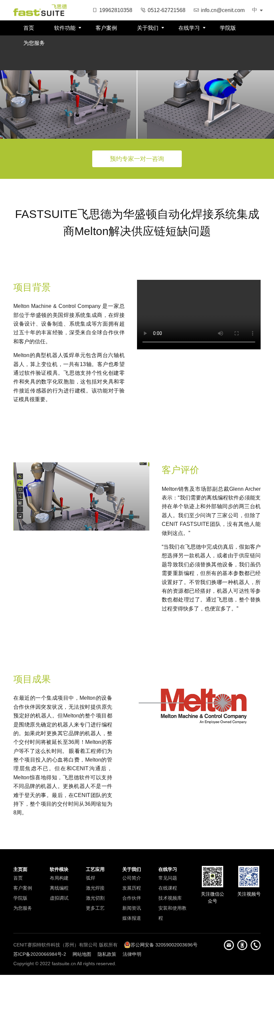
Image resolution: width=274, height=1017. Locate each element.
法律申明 (132, 954)
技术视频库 (170, 898)
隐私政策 (107, 954)
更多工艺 (95, 908)
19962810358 (115, 10)
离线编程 (59, 888)
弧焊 (90, 878)
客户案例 (106, 28)
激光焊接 (95, 888)
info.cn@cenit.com (223, 10)
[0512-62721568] (256, 945)
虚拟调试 (59, 898)
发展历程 (131, 888)
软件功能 (65, 28)
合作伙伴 (131, 898)
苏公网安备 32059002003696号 (164, 944)
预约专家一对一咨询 (137, 158)
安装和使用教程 (172, 913)
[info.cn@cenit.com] (229, 945)
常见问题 (167, 878)
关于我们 (147, 28)
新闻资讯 (131, 908)
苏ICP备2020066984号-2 (39, 954)
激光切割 (95, 898)
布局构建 (59, 878)
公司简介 (131, 878)
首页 (28, 28)
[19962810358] (242, 945)
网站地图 (82, 954)
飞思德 (40, 10)
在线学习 (189, 28)
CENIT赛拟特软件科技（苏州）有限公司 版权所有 (65, 944)
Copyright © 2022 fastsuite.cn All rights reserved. (64, 963)
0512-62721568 (166, 10)
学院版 (228, 28)
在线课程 (167, 888)
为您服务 (34, 43)
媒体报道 (131, 918)
